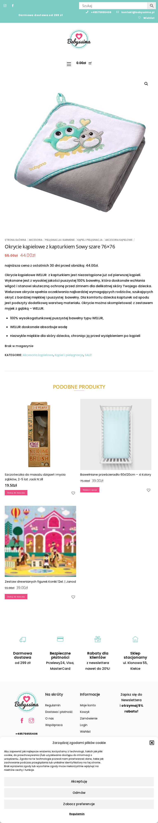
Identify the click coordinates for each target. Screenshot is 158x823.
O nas (49, 718)
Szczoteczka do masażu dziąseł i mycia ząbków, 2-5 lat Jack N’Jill (35, 476)
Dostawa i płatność (59, 712)
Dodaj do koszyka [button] (16, 492)
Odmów (79, 793)
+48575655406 (26, 734)
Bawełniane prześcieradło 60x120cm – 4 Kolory (115, 474)
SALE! (88, 355)
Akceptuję (79, 781)
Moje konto (88, 705)
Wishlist (85, 732)
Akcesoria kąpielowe (118, 240)
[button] (152, 743)
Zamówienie (89, 718)
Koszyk (84, 712)
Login (83, 725)
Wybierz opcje (90, 489)
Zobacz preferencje (79, 804)
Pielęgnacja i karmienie (60, 240)
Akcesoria (35, 240)
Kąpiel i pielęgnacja (89, 240)
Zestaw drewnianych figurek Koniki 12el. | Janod (40, 581)
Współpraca (54, 725)
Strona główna (15, 240)
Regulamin (77, 814)
